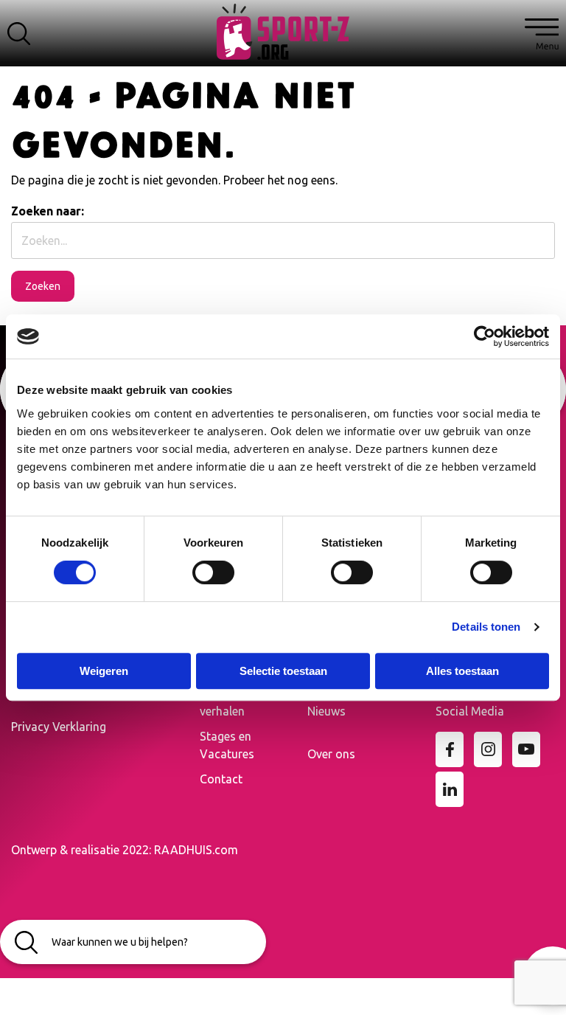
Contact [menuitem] (221, 779)
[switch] (213, 572)
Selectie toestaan (283, 671)
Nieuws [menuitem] (326, 711)
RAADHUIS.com (196, 849)
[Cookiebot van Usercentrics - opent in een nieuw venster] (484, 336)
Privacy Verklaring (58, 726)
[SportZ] (283, 30)
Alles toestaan (462, 671)
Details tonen (486, 626)
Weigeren (104, 671)
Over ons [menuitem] (331, 754)
